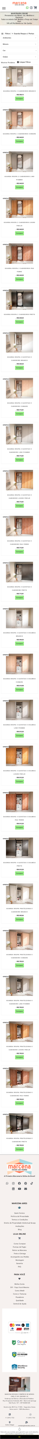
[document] (19, 719)
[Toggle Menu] (4, 8)
